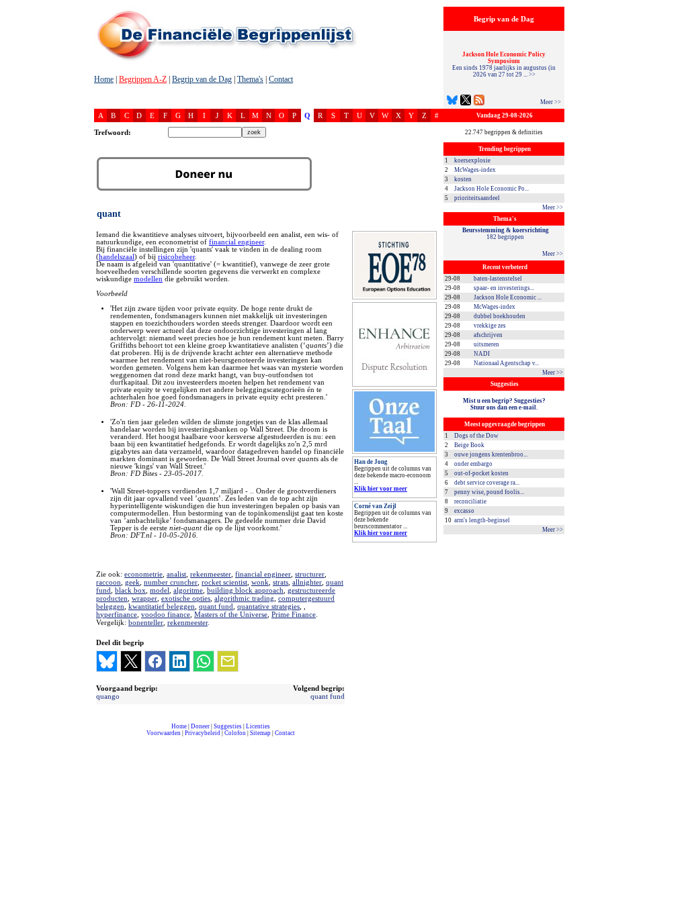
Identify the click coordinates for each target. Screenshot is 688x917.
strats (280, 582)
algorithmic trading (244, 598)
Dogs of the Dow (476, 435)
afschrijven (488, 335)
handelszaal (116, 256)
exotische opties (185, 598)
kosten (463, 179)
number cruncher (171, 582)
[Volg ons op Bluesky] (452, 101)
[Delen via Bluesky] (107, 661)
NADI (482, 353)
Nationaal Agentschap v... (506, 363)
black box (130, 590)
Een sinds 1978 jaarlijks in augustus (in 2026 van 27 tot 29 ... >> (504, 64)
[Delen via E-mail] (228, 661)
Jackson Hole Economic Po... (491, 188)
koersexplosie (472, 160)
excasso (464, 511)
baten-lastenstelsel (498, 278)
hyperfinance (116, 614)
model (159, 590)
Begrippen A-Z (143, 79)
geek (132, 582)
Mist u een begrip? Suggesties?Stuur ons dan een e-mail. (504, 404)
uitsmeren (486, 344)
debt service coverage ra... (486, 482)
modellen (148, 279)
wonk (260, 582)
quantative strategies (268, 606)
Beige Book (469, 445)
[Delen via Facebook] (155, 661)
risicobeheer (176, 256)
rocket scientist (224, 582)
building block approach (245, 590)
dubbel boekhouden (499, 316)
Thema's (250, 79)
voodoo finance (165, 614)
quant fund (216, 606)
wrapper (144, 598)
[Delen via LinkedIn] (179, 661)
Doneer (200, 726)
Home (104, 79)
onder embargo (473, 464)
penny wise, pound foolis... (489, 492)
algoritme (188, 590)
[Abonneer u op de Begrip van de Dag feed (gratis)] (479, 101)
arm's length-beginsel (482, 520)
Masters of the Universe (230, 614)
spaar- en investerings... (504, 288)
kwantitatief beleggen (161, 606)
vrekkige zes (490, 325)
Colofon (235, 733)
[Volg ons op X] (465, 101)
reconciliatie (470, 501)
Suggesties (228, 726)
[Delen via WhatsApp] (203, 661)
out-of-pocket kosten (481, 473)
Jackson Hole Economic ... (508, 297)
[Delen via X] (131, 661)
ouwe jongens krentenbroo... (490, 454)
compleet (101, 738)
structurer (310, 574)
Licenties (258, 726)
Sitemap (260, 733)
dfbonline (675, 913)
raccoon (108, 582)
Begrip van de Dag (202, 79)
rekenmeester (210, 574)
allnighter (307, 582)
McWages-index (475, 169)
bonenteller (145, 622)
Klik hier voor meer (380, 488)
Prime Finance (293, 614)
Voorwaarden (163, 733)
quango (108, 696)
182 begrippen (505, 233)
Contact (281, 79)
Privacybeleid (202, 733)
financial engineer (236, 242)
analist (176, 574)
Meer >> (550, 102)
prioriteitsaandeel (477, 198)
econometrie (143, 574)
